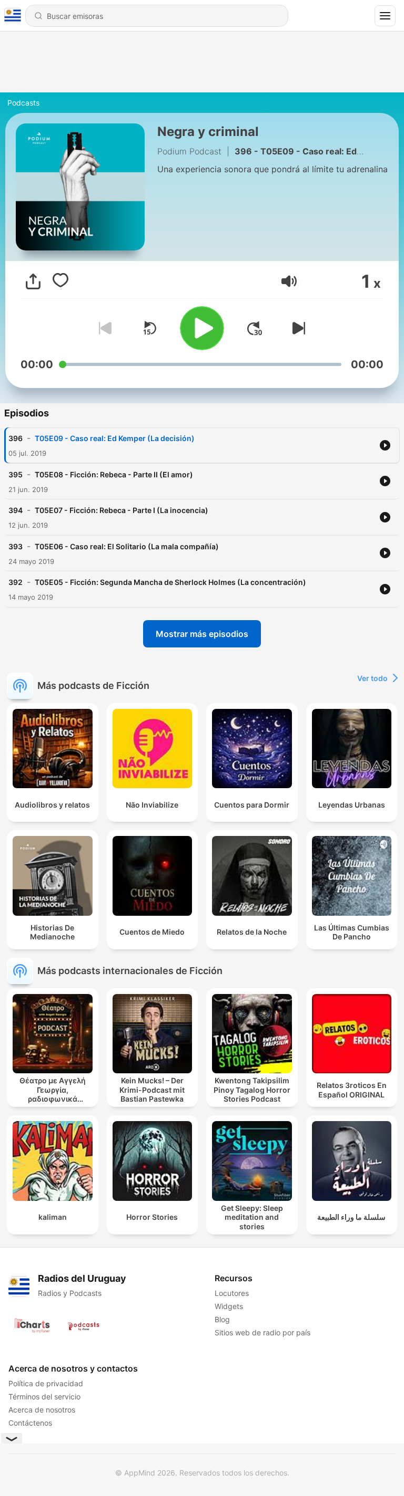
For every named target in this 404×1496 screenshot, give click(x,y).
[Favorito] (60, 281)
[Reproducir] (202, 328)
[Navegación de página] (385, 15)
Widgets (229, 1306)
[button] (289, 281)
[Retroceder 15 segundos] (149, 328)
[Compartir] (33, 281)
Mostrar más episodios (202, 634)
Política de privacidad (45, 1383)
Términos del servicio (44, 1396)
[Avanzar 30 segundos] (254, 328)
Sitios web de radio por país (262, 1332)
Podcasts (23, 102)
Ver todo (372, 678)
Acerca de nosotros (41, 1409)
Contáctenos (30, 1422)
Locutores (232, 1293)
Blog (222, 1319)
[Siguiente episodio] (296, 328)
